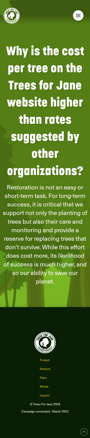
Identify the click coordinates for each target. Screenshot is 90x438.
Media (44, 386)
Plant (43, 377)
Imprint (44, 395)
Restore (45, 368)
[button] (78, 15)
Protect (45, 360)
